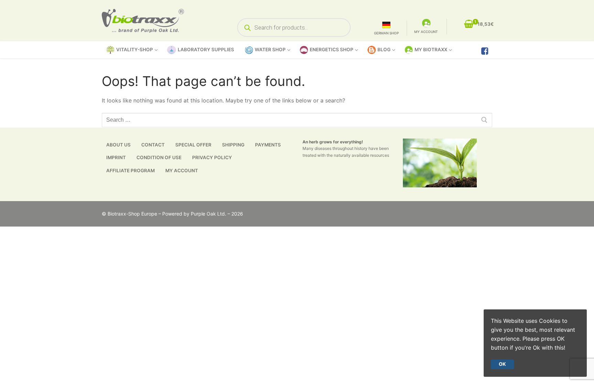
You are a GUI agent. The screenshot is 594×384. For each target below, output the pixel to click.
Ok (502, 364)
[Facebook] (484, 50)
